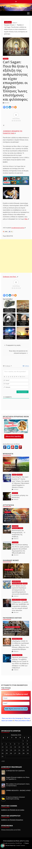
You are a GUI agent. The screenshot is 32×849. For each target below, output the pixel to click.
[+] (24, 376)
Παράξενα (5, 58)
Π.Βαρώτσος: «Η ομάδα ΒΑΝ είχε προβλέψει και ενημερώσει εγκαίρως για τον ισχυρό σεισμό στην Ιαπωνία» (20, 606)
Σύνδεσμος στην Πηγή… (10, 276)
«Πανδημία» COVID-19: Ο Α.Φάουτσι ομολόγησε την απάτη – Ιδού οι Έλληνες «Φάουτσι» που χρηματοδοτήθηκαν (20, 645)
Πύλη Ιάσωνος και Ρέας (16, 6)
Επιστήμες (23, 599)
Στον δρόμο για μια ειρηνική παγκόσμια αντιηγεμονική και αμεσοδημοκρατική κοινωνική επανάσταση (20, 590)
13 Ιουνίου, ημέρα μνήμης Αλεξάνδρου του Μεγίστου (14, 573)
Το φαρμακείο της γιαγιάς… (13, 345)
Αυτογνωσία (8, 505)
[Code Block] (18, 377)
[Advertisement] (16, 256)
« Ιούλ (3, 761)
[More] (15, 107)
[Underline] (8, 377)
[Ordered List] (12, 377)
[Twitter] (7, 107)
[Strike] (10, 377)
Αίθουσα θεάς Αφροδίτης (13, 436)
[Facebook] (4, 107)
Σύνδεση (26, 366)
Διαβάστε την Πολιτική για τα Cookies (12, 810)
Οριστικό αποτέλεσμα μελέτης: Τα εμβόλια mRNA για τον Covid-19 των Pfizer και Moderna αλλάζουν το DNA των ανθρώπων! (20, 662)
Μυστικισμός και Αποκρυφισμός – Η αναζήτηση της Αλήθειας (18, 533)
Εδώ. (26, 219)
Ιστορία (14, 474)
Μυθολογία (8, 454)
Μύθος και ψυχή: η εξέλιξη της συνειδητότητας (15, 466)
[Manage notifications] (3, 845)
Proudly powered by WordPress (12, 843)
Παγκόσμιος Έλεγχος (17, 583)
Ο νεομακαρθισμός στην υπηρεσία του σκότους (13, 630)
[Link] (20, 377)
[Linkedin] (10, 107)
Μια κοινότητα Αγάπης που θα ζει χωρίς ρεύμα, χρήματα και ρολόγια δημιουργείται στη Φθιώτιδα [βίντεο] (20, 549)
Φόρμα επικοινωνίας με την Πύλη (11, 830)
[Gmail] (12, 107)
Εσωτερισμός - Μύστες (17, 528)
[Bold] (4, 377)
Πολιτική (25, 583)
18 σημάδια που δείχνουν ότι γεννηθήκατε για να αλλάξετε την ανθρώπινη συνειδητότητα (15, 516)
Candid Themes (20, 845)
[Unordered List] (14, 377)
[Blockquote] (16, 377)
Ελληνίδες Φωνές (11, 560)
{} (22, 376)
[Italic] (6, 377)
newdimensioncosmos (17, 228)
